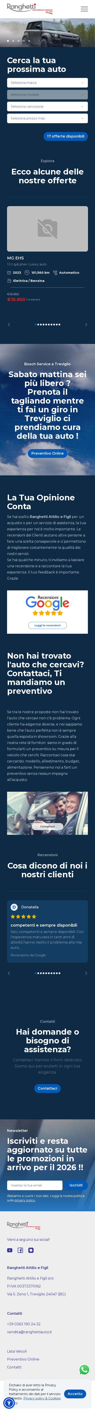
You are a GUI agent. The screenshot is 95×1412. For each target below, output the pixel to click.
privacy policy (25, 1200)
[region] (47, 266)
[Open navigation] (84, 9)
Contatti (14, 1367)
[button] (9, 1403)
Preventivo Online (23, 1359)
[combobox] (47, 83)
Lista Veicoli (17, 1351)
